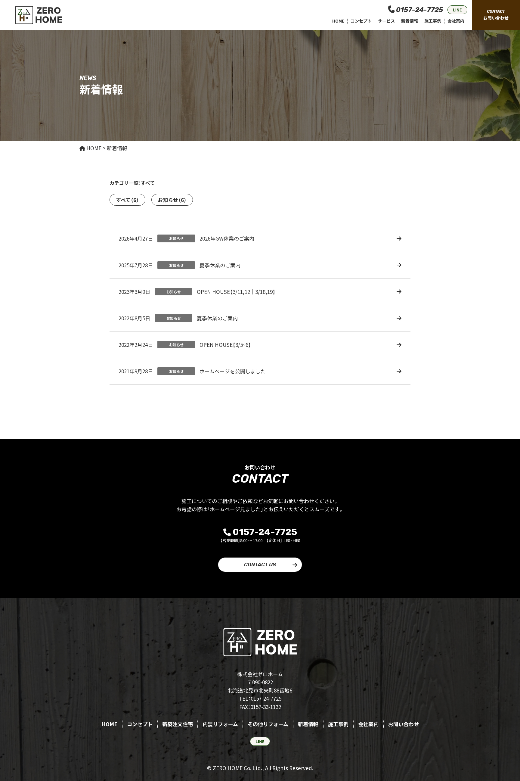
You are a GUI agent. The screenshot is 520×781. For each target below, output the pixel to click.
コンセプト (361, 21)
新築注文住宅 (177, 724)
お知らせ (172, 200)
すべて (127, 200)
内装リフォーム (220, 724)
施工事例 (432, 21)
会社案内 (455, 21)
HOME (338, 21)
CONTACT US (260, 565)
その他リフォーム (268, 724)
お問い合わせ (403, 724)
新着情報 (409, 21)
